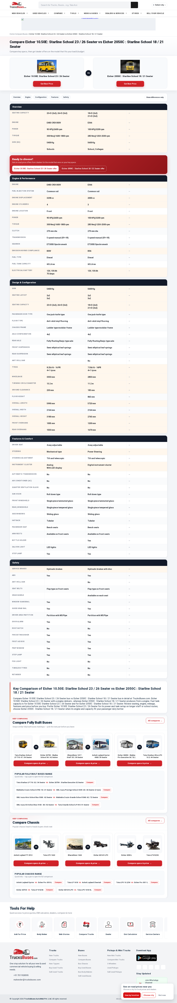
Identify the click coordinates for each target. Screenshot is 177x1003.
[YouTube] (151, 967)
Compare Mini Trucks (115, 960)
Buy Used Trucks (56, 968)
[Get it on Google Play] (146, 957)
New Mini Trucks (114, 955)
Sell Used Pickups (114, 972)
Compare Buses (21, 34)
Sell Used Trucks (56, 972)
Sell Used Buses (84, 976)
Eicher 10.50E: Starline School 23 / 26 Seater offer (35, 169)
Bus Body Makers (85, 972)
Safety (66, 97)
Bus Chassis (83, 964)
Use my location (132, 995)
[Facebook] (144, 967)
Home (12, 34)
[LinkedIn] (163, 967)
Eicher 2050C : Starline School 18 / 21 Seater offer (83, 169)
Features (54, 97)
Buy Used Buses (84, 968)
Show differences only (155, 97)
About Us (120, 999)
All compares (155, 721)
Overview (16, 97)
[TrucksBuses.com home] (18, 5)
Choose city (149, 995)
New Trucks (54, 955)
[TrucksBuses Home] (23, 954)
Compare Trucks (56, 960)
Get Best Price (47, 84)
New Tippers (54, 964)
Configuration (40, 97)
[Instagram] (157, 967)
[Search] (134, 5)
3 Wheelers (111, 964)
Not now (162, 995)
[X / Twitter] (138, 967)
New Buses (82, 955)
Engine (27, 97)
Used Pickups (112, 968)
